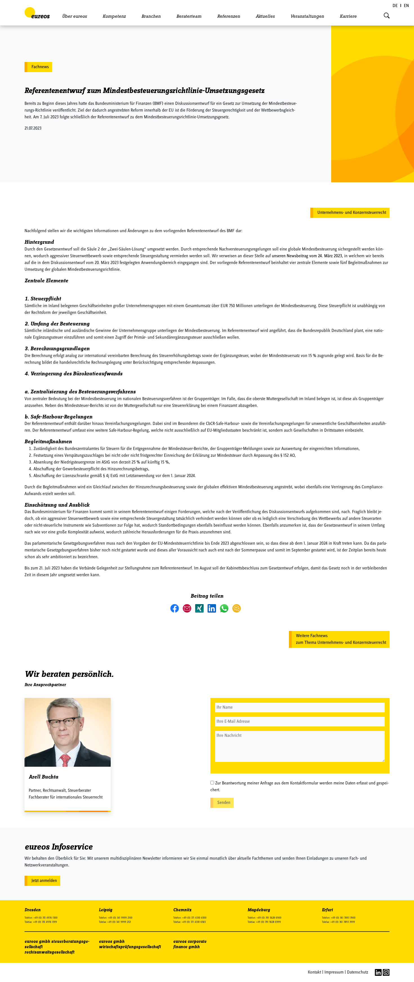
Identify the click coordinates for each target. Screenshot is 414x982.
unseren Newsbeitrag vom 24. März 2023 (307, 256)
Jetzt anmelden (44, 881)
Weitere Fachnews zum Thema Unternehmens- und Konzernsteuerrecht (341, 639)
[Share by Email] (187, 608)
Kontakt (314, 972)
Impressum (334, 972)
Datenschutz (357, 972)
